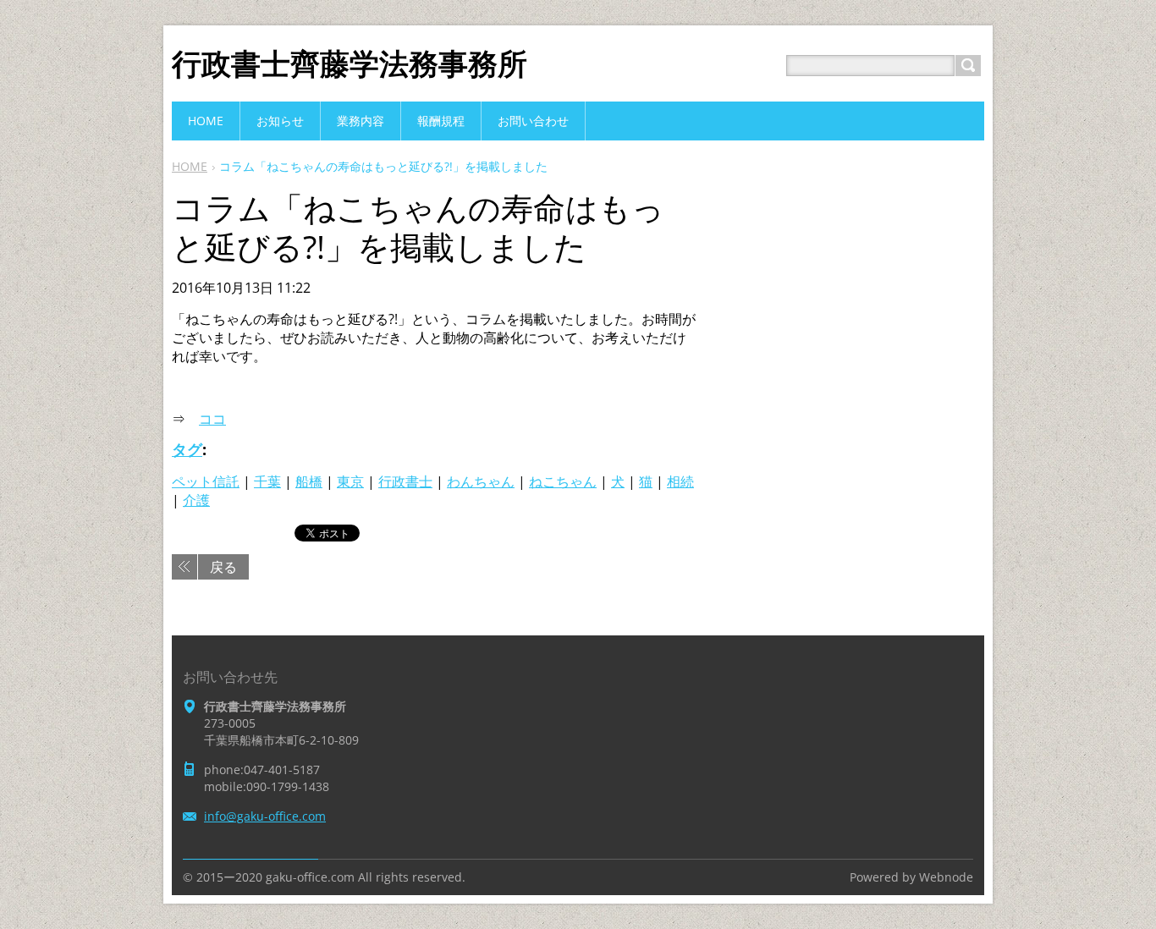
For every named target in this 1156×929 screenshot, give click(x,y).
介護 (196, 500)
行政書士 (405, 481)
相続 (680, 481)
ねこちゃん (563, 481)
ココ (212, 419)
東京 (350, 481)
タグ (187, 449)
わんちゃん (481, 481)
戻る (223, 567)
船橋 (308, 481)
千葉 (267, 481)
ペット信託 (205, 481)
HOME (189, 166)
